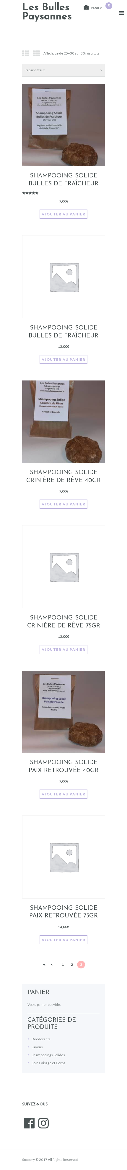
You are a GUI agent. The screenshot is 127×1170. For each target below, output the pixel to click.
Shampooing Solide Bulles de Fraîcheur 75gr (63, 336)
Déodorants (41, 1039)
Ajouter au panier (64, 214)
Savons (37, 1047)
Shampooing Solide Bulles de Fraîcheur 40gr (63, 184)
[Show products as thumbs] (25, 53)
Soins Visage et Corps (48, 1063)
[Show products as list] (36, 53)
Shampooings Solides (48, 1055)
